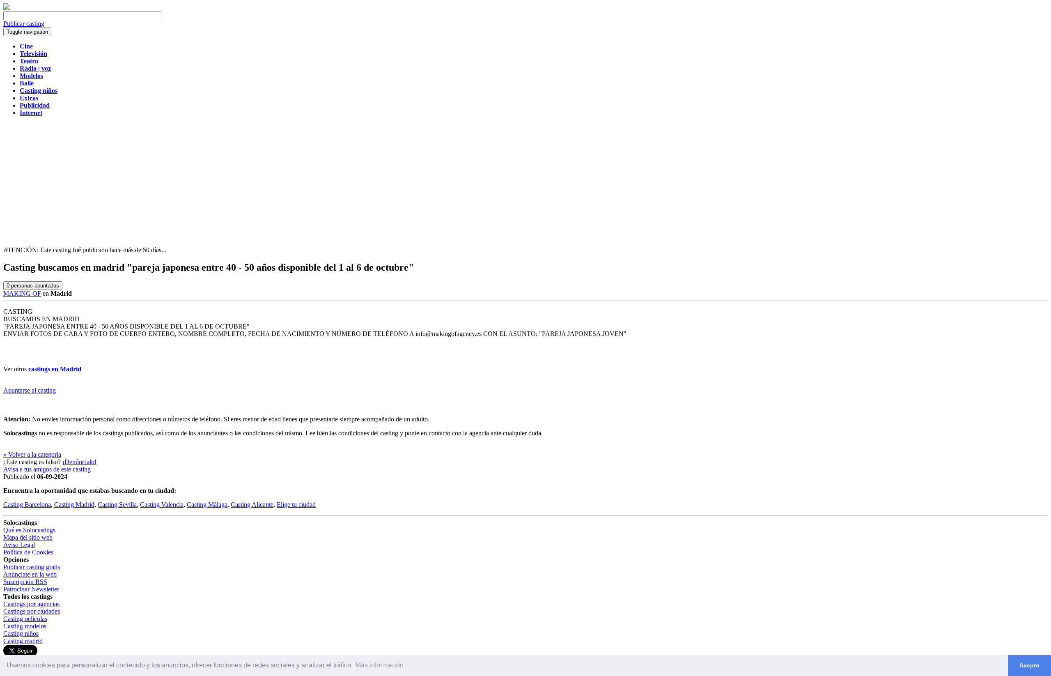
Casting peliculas (25, 618)
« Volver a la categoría (32, 454)
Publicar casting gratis (31, 566)
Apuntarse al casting (29, 390)
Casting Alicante (252, 504)
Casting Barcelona (27, 504)
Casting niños (21, 633)
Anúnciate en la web (30, 574)
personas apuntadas (33, 286)
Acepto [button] (1029, 665)
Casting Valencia (162, 504)
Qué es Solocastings (29, 530)
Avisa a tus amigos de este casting (47, 469)
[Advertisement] (525, 180)
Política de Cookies (28, 552)
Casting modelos (24, 626)
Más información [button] (380, 665)
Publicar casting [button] (23, 23)
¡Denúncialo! (79, 461)
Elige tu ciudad (296, 504)
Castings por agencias (31, 603)
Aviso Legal (19, 544)
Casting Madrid (74, 504)
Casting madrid (23, 640)
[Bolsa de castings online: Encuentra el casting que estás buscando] (6, 7)
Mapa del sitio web (28, 537)
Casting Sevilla (117, 504)
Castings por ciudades (31, 611)
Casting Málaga (207, 504)
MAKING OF (22, 293)
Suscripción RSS (25, 581)
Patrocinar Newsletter (31, 589)
